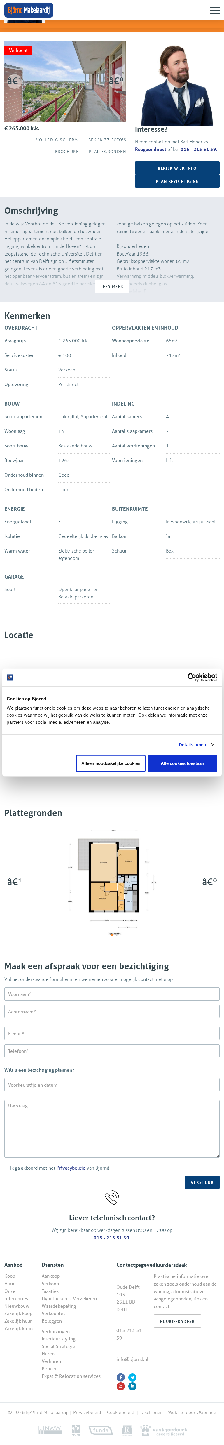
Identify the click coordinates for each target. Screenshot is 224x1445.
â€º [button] (116, 80)
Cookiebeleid (121, 1412)
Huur (9, 1283)
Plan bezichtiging (177, 181)
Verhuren (51, 1361)
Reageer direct (150, 149)
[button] (65, 114)
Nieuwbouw (16, 1306)
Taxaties (50, 1291)
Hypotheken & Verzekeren (69, 1298)
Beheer (49, 1368)
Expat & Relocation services (71, 1376)
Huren (48, 1353)
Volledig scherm (55, 140)
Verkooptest (54, 1313)
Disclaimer (151, 1412)
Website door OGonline (192, 1412)
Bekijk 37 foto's (105, 140)
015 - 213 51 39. (199, 149)
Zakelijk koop (18, 1313)
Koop (9, 1276)
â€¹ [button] (14, 80)
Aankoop (51, 1276)
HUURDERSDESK (177, 1321)
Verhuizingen (56, 1331)
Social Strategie (58, 1346)
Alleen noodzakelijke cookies (110, 762)
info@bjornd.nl (132, 1359)
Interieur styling (59, 1338)
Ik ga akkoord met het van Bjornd (59, 1168)
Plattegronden (106, 151)
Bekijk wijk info (177, 168)
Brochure (65, 151)
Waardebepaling (59, 1306)
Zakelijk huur (18, 1321)
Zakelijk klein (18, 1328)
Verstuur (202, 1182)
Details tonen (192, 744)
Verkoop (50, 1283)
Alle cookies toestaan (182, 762)
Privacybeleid (71, 1168)
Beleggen (52, 1321)
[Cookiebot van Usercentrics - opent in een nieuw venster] (191, 677)
